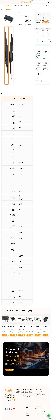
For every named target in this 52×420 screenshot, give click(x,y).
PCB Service (27, 5)
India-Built (15, 5)
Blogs (30, 395)
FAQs (30, 396)
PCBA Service (20, 5)
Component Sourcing (18, 394)
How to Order (31, 391)
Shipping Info (31, 392)
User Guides (31, 393)
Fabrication (18, 391)
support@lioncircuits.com (41, 394)
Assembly (18, 392)
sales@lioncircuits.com (11, 397)
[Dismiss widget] (50, 414)
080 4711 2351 (39, 391)
